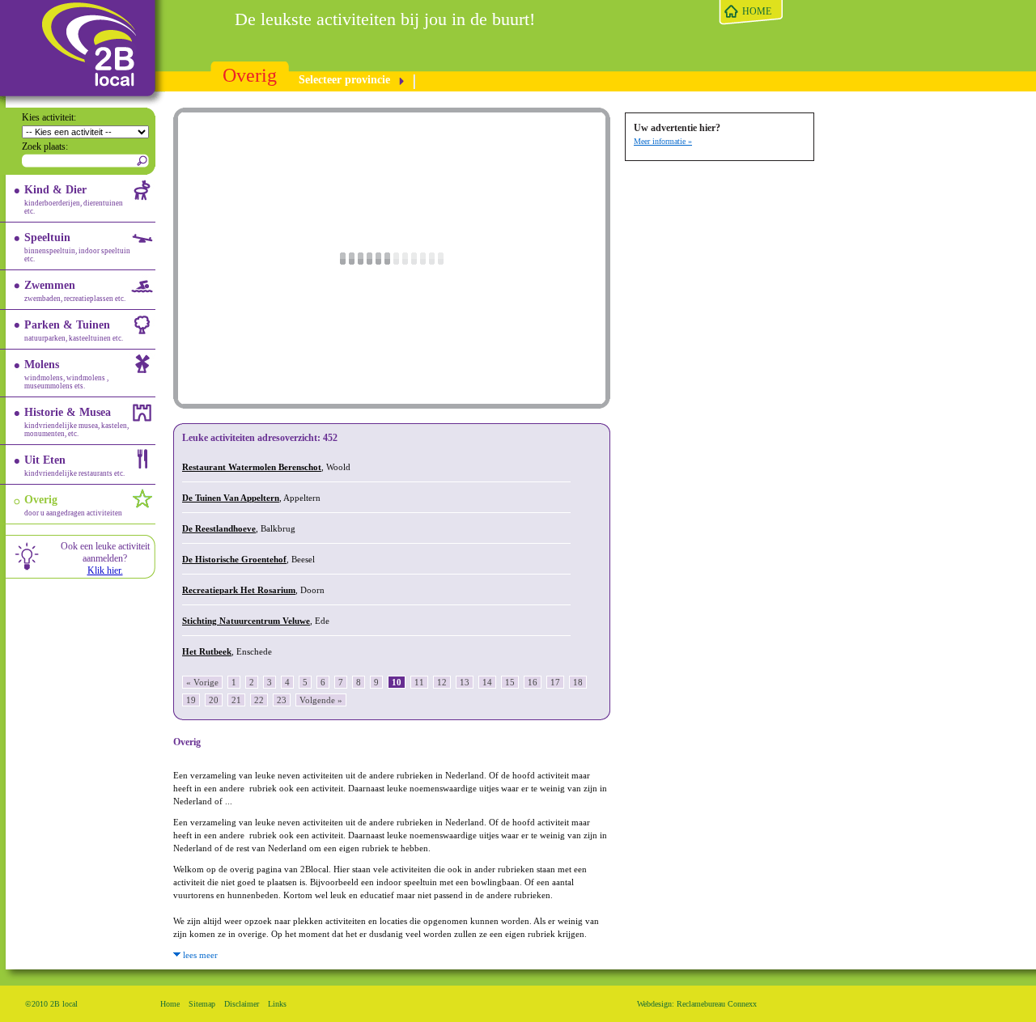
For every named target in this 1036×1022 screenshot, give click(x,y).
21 (236, 700)
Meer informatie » (663, 141)
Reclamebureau (701, 1003)
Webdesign (654, 1003)
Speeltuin (77, 247)
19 (191, 700)
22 (259, 700)
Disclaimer (241, 1003)
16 (532, 682)
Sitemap (202, 1003)
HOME (756, 11)
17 (555, 682)
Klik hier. (105, 570)
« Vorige (202, 682)
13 (464, 682)
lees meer (199, 955)
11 (419, 682)
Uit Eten (74, 465)
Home (170, 1003)
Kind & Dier (73, 199)
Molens (66, 374)
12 (442, 682)
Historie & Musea (76, 422)
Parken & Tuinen (73, 330)
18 (578, 682)
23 (282, 700)
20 (214, 700)
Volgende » (320, 700)
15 (510, 682)
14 (487, 682)
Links (277, 1003)
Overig (250, 75)
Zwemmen (74, 291)
